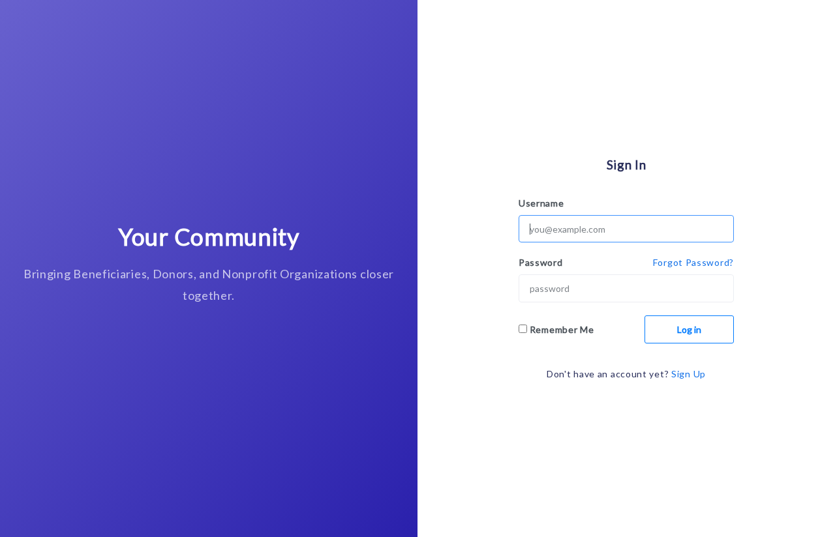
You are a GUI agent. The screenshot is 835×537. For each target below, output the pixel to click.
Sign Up (688, 373)
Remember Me (562, 329)
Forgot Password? (693, 262)
